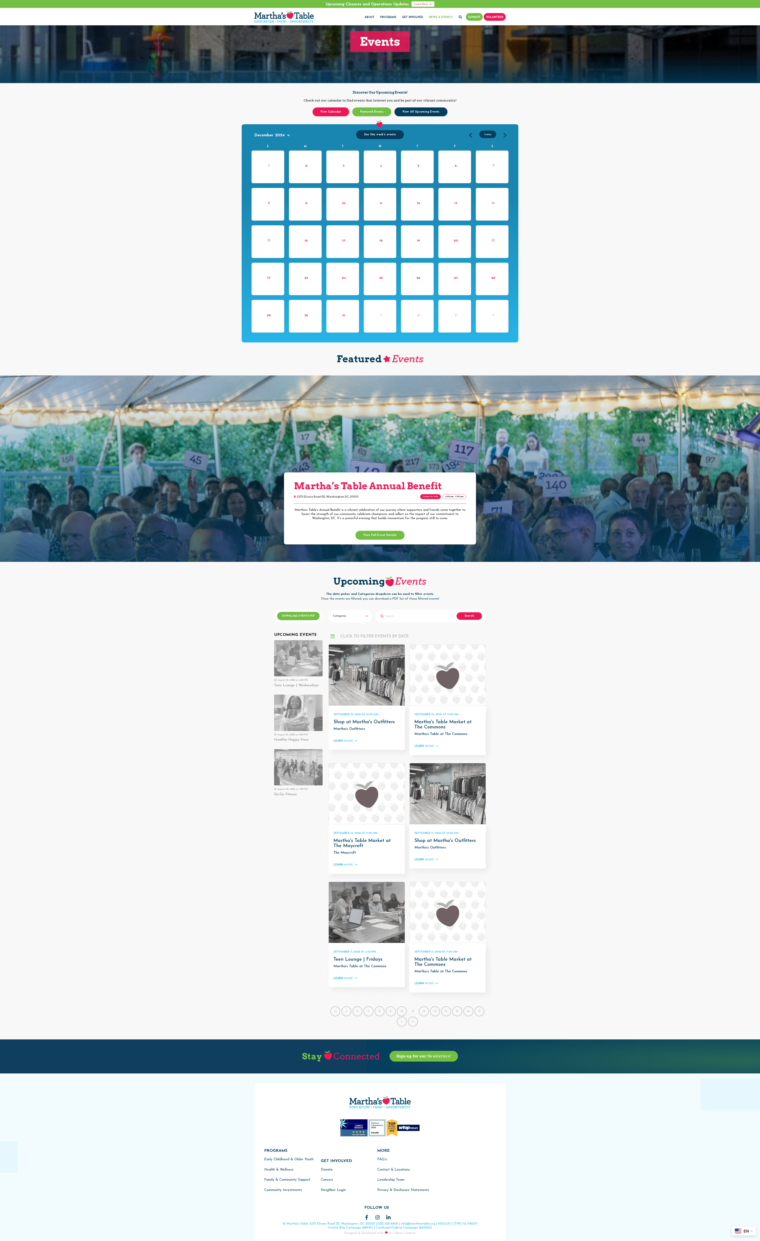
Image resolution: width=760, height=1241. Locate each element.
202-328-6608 (388, 1223)
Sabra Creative (404, 1233)
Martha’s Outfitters (349, 729)
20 (456, 240)
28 (493, 278)
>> (412, 1021)
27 (456, 278)
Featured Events (371, 111)
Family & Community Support (287, 1180)
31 (343, 315)
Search (469, 615)
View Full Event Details (379, 535)
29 (269, 315)
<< (335, 1011)
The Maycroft (344, 853)
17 (343, 240)
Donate (327, 1170)
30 (306, 315)
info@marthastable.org (418, 1223)
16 (306, 240)
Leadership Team (391, 1180)
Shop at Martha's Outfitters (364, 722)
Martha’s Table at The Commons (440, 734)
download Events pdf (298, 616)
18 (381, 240)
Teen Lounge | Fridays (357, 959)
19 (418, 240)
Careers (327, 1180)
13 (455, 203)
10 (343, 203)
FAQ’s (382, 1159)
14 (446, 1011)
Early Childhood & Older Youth (289, 1159)
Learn (343, 740)
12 (418, 203)
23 (306, 278)
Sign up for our (423, 1056)
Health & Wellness (279, 1170)
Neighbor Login (333, 1190)
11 (381, 203)
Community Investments (283, 1190)
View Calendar (330, 111)
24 (344, 278)
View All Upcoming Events (421, 111)
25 (381, 278)
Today (487, 135)
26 (418, 278)
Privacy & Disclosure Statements (403, 1190)
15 (457, 1011)
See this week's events (380, 134)
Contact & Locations (393, 1170)
